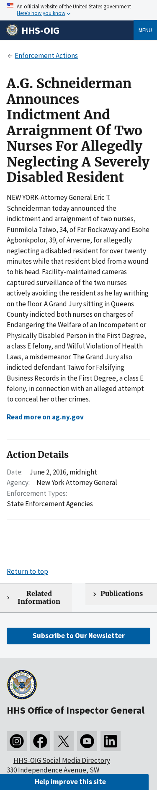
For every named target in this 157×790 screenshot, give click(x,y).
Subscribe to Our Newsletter (79, 635)
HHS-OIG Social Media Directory (61, 760)
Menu (145, 30)
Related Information (39, 598)
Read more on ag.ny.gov (45, 417)
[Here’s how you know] (78, 10)
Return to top (27, 571)
